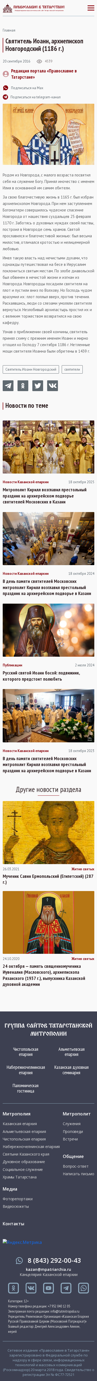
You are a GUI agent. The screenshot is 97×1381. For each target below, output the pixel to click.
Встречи (70, 1139)
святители (72, 369)
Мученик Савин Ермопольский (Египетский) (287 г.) (48, 879)
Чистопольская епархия (25, 1052)
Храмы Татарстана (20, 1177)
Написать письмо (78, 1173)
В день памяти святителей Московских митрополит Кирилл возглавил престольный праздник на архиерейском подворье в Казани (47, 587)
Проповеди (73, 1131)
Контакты (13, 1224)
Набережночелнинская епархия (26, 1070)
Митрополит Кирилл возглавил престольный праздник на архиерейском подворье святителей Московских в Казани (44, 496)
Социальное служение (23, 1169)
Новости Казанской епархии (25, 482)
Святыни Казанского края (26, 1154)
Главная (9, 30)
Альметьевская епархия (71, 1052)
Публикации (12, 665)
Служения (72, 1123)
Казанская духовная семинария (71, 1070)
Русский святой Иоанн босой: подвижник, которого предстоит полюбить (41, 676)
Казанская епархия (20, 1123)
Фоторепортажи (18, 1198)
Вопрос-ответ (75, 1166)
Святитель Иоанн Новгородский (30, 369)
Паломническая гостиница (26, 1088)
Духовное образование (24, 1161)
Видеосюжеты (16, 1206)
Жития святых (82, 869)
